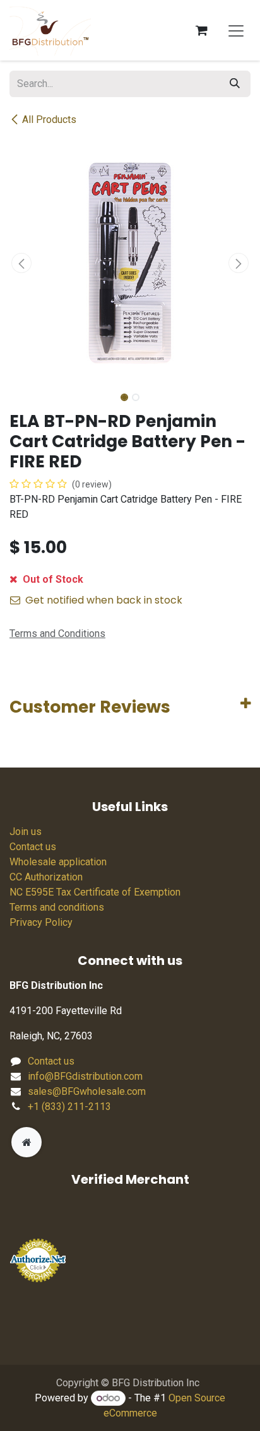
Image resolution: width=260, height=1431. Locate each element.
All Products (49, 120)
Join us (25, 832)
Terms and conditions (56, 907)
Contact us (32, 847)
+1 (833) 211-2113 (69, 1107)
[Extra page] (26, 1142)
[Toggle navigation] (236, 30)
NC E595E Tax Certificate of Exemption (94, 892)
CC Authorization (46, 877)
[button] (21, 263)
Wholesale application (58, 862)
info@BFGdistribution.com (85, 1076)
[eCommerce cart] (201, 30)
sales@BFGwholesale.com (87, 1091)
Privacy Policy (41, 922)
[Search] (235, 84)
